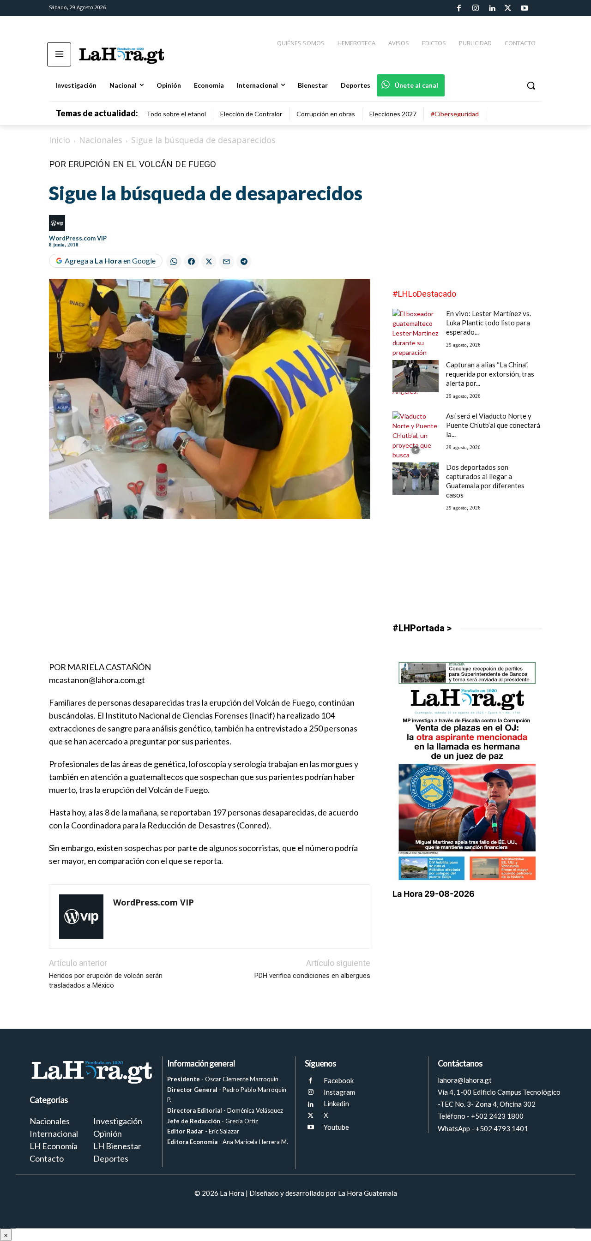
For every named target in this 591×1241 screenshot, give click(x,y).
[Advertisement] (209, 595)
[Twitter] (508, 8)
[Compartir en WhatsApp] (173, 261)
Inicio (59, 139)
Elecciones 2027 (392, 114)
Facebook (339, 1080)
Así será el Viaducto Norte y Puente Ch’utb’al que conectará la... (493, 425)
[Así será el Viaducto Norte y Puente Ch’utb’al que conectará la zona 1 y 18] (415, 450)
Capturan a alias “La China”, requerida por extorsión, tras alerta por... (490, 373)
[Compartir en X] (209, 261)
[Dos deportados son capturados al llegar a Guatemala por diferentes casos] (415, 478)
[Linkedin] (492, 8)
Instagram (339, 1092)
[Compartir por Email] (226, 261)
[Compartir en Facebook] (191, 261)
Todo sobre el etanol (176, 114)
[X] (310, 1115)
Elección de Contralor (251, 114)
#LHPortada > (422, 628)
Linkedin (336, 1103)
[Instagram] (475, 8)
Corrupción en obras (325, 114)
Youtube (336, 1127)
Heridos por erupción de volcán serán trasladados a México (106, 980)
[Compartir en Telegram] (244, 261)
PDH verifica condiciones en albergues (312, 975)
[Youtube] (524, 8)
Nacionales (100, 139)
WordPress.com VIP (78, 238)
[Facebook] (459, 8)
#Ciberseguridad (455, 114)
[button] (531, 85)
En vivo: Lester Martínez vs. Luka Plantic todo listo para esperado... (488, 322)
